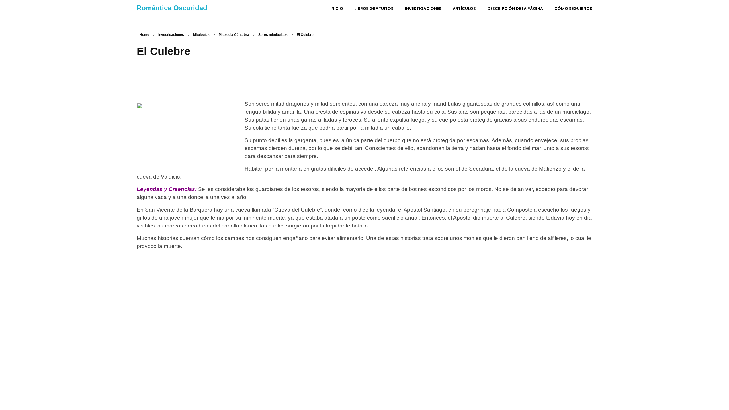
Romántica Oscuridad (172, 8)
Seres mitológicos (273, 35)
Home (144, 35)
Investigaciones (171, 35)
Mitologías (201, 35)
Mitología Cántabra (234, 35)
